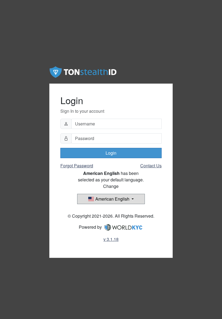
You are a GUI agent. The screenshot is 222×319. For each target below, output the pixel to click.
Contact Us (151, 165)
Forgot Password (76, 165)
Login (111, 153)
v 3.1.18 (111, 239)
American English (112, 199)
